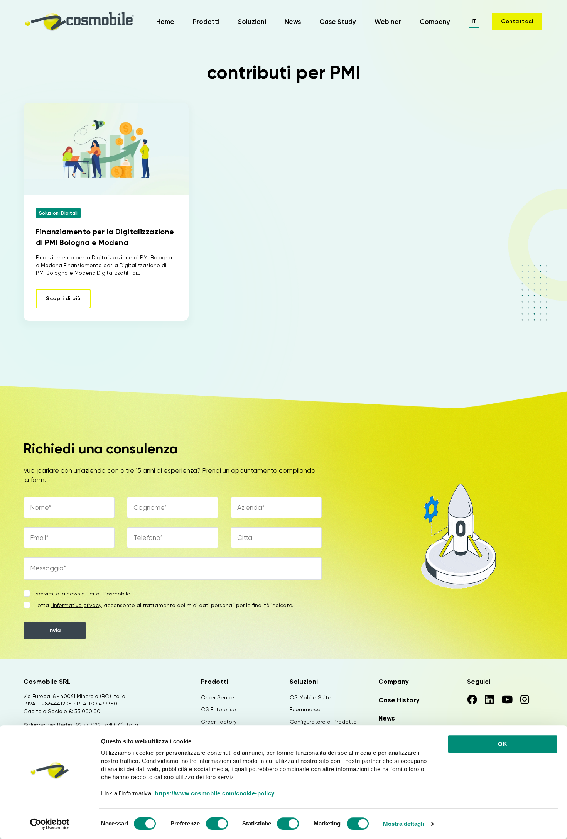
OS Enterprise (218, 709)
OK (502, 744)
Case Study (337, 21)
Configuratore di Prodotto (323, 722)
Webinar (388, 21)
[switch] (217, 825)
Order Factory (218, 722)
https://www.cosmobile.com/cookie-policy (215, 793)
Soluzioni (252, 21)
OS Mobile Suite (310, 697)
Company (435, 21)
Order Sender (218, 697)
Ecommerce (305, 709)
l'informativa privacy (76, 605)
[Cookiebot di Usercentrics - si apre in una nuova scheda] (50, 824)
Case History (399, 700)
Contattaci (517, 21)
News (293, 21)
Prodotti (206, 21)
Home (165, 21)
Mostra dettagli (403, 823)
